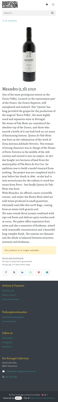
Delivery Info (8, 290)
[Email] (47, 272)
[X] (14, 272)
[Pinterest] (38, 272)
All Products (11, 20)
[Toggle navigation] (53, 4)
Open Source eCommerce (42, 398)
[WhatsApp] (30, 272)
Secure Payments (10, 299)
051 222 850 (11, 377)
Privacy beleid (9, 321)
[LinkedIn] (22, 272)
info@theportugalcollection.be (20, 371)
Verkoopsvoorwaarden (13, 317)
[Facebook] (6, 272)
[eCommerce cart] (46, 4)
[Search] (52, 13)
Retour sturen (9, 295)
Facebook (6, 346)
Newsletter (7, 338)
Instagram (7, 342)
